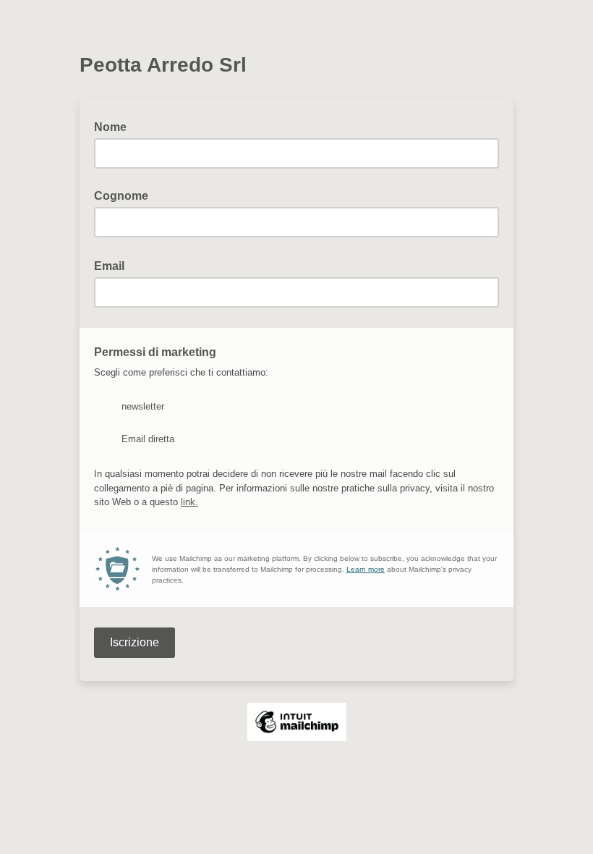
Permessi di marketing (159, 351)
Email (113, 265)
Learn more (365, 569)
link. (189, 501)
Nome (110, 127)
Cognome (121, 196)
